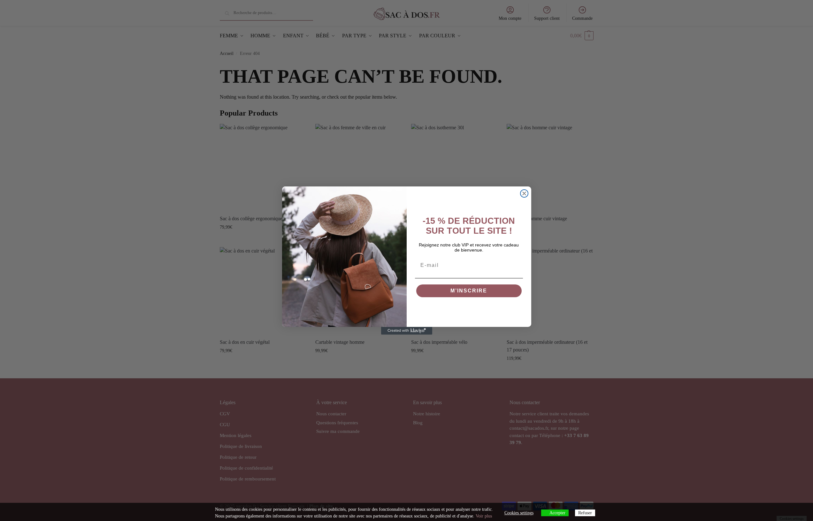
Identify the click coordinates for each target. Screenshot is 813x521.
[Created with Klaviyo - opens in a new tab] (406, 331)
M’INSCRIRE (468, 290)
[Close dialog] (524, 193)
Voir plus (484, 516)
